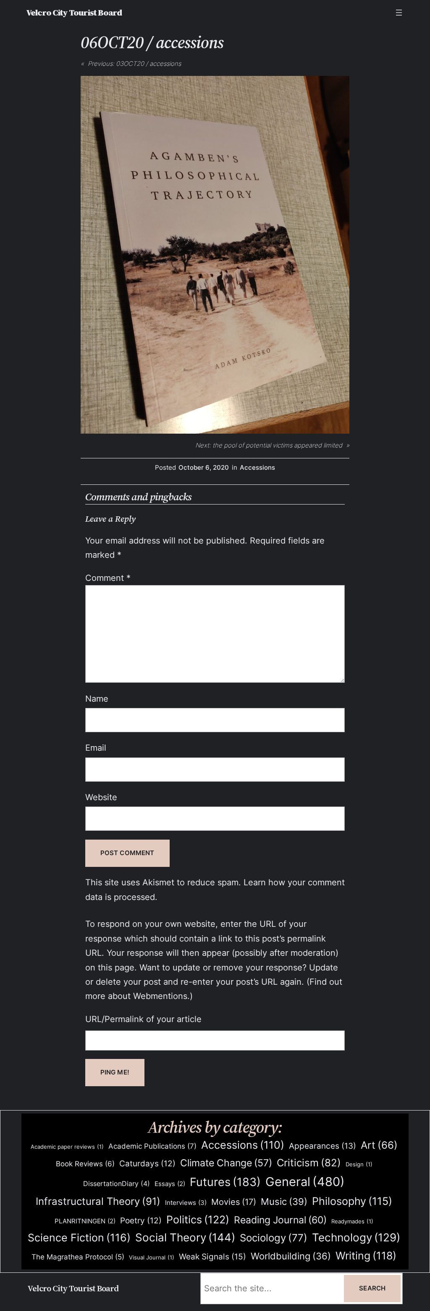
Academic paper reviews (67, 1146)
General (305, 1181)
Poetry (141, 1220)
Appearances (322, 1146)
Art (379, 1145)
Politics (197, 1219)
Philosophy (352, 1201)
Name (96, 698)
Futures (225, 1182)
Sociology (273, 1238)
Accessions (257, 467)
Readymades (352, 1221)
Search (372, 1288)
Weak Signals (212, 1256)
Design (359, 1164)
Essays (170, 1184)
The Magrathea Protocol (77, 1257)
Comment (108, 577)
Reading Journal (280, 1220)
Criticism (309, 1163)
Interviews (186, 1203)
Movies (233, 1202)
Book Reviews (85, 1164)
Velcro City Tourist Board (74, 12)
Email (95, 747)
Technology (356, 1237)
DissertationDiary (116, 1183)
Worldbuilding (291, 1256)
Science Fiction (79, 1237)
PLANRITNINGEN (85, 1221)
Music (284, 1201)
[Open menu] (399, 13)
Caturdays (147, 1163)
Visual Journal (151, 1257)
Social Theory (185, 1237)
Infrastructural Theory (98, 1201)
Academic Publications (152, 1146)
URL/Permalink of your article (143, 1019)
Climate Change (226, 1163)
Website (101, 797)
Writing (366, 1255)
